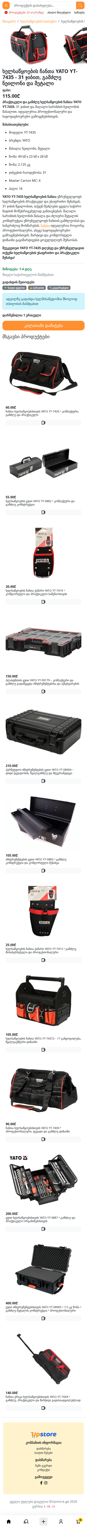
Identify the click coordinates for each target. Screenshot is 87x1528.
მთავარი (9, 21)
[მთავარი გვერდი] (43, 1435)
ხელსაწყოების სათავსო (38, 21)
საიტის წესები (43, 1453)
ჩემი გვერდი (43, 1465)
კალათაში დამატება (43, 325)
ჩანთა (45, 225)
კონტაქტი (43, 1470)
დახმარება (43, 1448)
